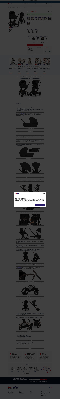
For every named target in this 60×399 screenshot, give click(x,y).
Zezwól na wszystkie (39, 204)
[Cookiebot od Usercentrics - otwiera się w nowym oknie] (42, 193)
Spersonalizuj (29, 204)
